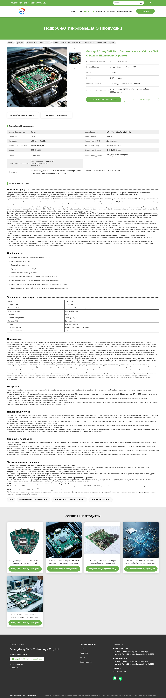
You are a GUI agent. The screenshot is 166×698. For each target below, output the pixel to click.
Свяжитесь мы (124, 11)
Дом (73, 11)
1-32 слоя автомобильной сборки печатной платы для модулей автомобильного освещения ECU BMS (102, 562)
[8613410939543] (115, 678)
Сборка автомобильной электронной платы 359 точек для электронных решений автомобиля (25, 616)
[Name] (141, 3)
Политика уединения (17, 695)
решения (111, 11)
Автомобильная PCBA (100, 500)
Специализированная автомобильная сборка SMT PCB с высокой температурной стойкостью (25, 562)
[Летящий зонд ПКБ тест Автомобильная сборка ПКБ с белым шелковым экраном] (37, 77)
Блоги (82, 657)
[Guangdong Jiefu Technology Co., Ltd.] (23, 11)
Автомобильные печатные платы (68, 500)
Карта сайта (31, 695)
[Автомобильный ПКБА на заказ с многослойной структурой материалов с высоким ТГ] (141, 540)
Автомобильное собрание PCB (38, 43)
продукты (89, 11)
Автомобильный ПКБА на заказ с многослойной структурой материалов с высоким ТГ (141, 562)
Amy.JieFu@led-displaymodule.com (28, 659)
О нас (79, 11)
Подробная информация (23, 115)
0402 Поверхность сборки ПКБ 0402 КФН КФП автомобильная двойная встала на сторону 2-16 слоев (64, 562)
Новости (100, 11)
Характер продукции (56, 115)
